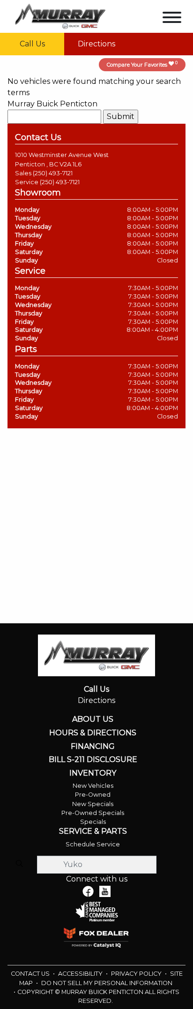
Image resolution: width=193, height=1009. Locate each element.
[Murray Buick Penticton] (60, 15)
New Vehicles (93, 785)
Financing (93, 746)
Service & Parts (93, 831)
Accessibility (81, 973)
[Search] (19, 864)
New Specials (92, 803)
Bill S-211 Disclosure (93, 759)
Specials (93, 821)
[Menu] (172, 19)
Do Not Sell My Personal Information (106, 983)
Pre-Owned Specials (92, 812)
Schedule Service (93, 844)
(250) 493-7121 (53, 173)
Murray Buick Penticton (52, 103)
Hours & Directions (92, 733)
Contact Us (31, 973)
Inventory (92, 773)
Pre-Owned (93, 794)
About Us (92, 719)
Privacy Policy (137, 973)
